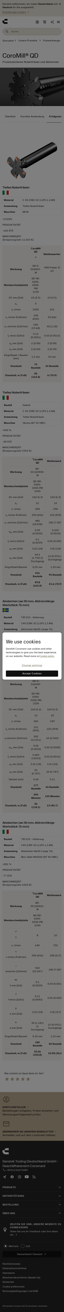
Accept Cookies (31, 673)
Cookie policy (46, 656)
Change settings (32, 665)
